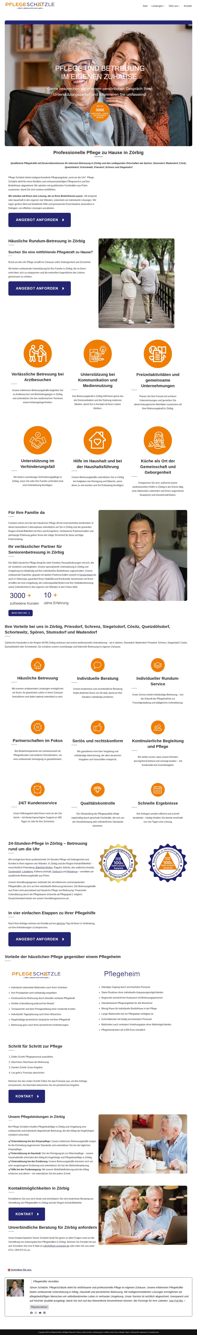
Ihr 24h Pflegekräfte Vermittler (102, 1261)
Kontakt (188, 6)
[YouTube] (40, 1313)
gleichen (61, 923)
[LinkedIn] (44, 1313)
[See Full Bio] (184, 1301)
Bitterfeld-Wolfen (44, 867)
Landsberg (27, 871)
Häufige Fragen (124, 1332)
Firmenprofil (134, 1332)
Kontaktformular (153, 1332)
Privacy (79, 1332)
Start (145, 6)
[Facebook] (31, 1313)
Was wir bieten (87, 1332)
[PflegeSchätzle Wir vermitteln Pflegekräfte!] (30, 6)
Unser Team (114, 1332)
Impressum (143, 1332)
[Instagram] (35, 1313)
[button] (164, 5)
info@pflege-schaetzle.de (56, 1246)
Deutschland (85, 575)
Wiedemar (72, 871)
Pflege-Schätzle (69, 1261)
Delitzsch (57, 871)
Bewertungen (98, 1332)
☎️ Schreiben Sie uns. (20, 1270)
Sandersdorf (14, 871)
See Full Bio (176, 1300)
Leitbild (106, 1332)
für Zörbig (130, 1261)
